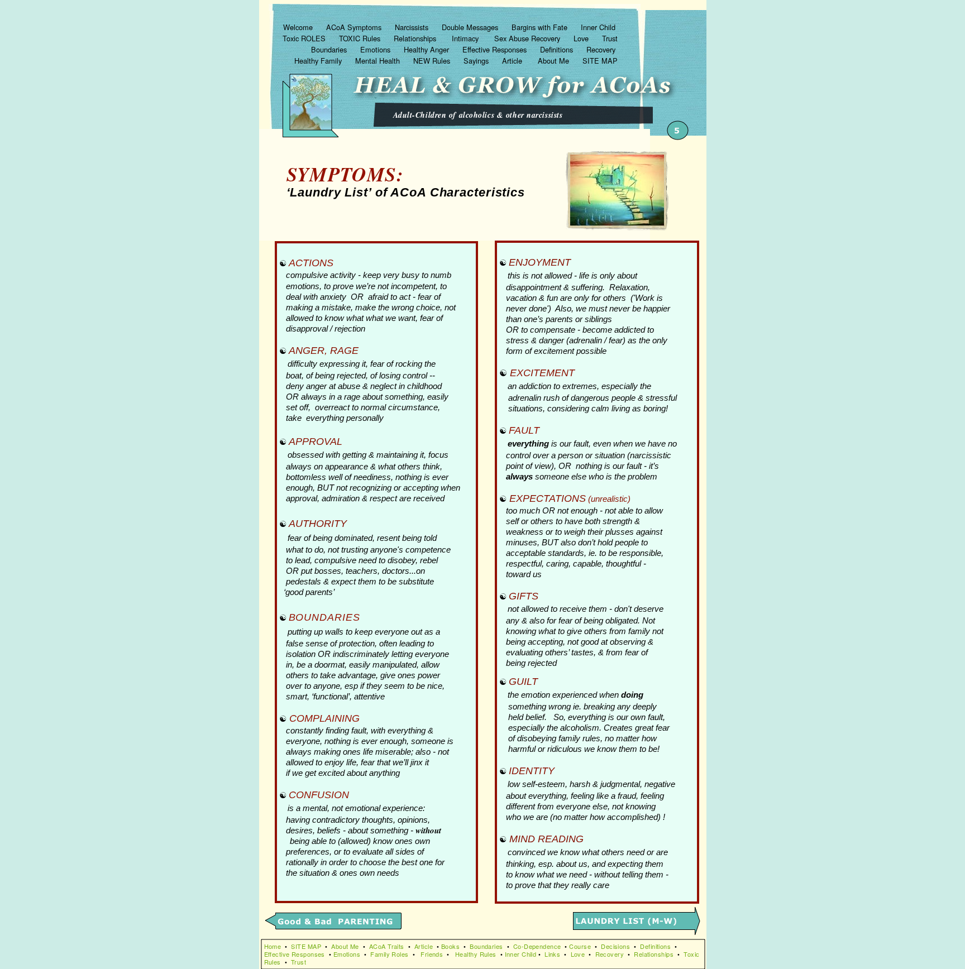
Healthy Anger (427, 49)
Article (514, 60)
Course (580, 946)
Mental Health (378, 60)
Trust (610, 38)
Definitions (557, 49)
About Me (554, 60)
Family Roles (389, 953)
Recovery (602, 49)
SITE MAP (600, 60)
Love (582, 38)
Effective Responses (495, 49)
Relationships (416, 38)
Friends (432, 953)
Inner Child (599, 27)
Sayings (477, 60)
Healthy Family (319, 60)
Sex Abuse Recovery (528, 38)
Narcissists (413, 27)
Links (552, 953)
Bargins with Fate (541, 27)
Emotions (376, 49)
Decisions (615, 946)
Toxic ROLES (305, 38)
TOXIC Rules (361, 38)
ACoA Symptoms (355, 27)
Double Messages (471, 27)
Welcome (299, 27)
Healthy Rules (475, 953)
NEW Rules (432, 60)
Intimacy (466, 38)
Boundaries (330, 49)
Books (450, 946)
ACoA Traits (386, 946)
